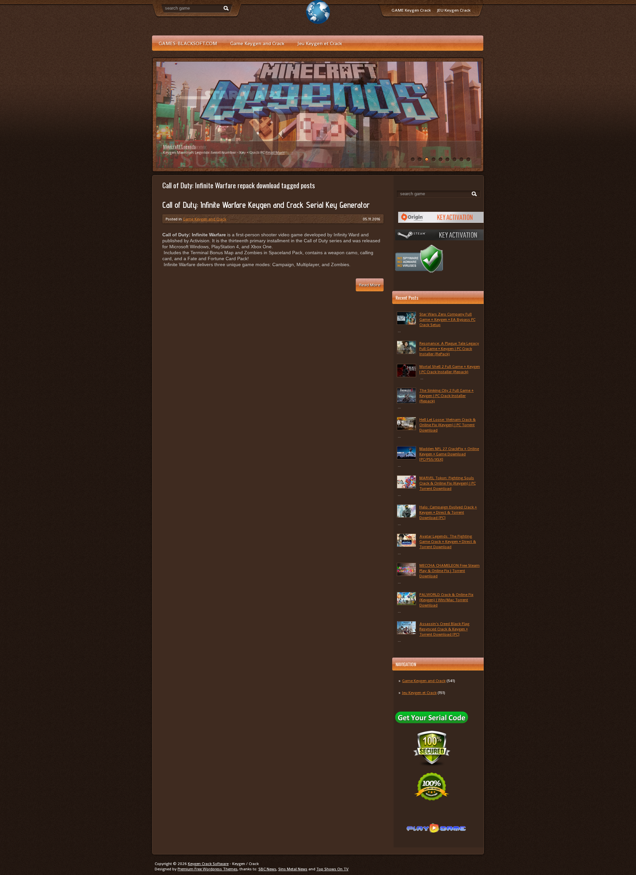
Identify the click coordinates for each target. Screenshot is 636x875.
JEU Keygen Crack (453, 10)
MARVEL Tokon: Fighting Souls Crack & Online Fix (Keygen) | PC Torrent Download (447, 483)
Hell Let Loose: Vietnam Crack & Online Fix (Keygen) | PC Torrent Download (447, 425)
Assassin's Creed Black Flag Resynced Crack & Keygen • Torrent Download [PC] (444, 629)
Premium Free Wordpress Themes (208, 869)
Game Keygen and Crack (257, 43)
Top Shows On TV (332, 869)
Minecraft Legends (179, 146)
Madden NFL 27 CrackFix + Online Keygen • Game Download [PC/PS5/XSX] (449, 454)
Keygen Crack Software (208, 863)
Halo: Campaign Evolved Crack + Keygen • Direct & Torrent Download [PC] (448, 512)
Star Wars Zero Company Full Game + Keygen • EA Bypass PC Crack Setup (447, 319)
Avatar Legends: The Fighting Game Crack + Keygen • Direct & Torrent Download (447, 542)
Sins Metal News (292, 869)
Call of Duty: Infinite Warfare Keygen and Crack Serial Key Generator (266, 205)
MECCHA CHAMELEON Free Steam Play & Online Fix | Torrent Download (449, 571)
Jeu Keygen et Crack (319, 43)
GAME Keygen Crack (411, 10)
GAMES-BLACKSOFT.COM (188, 43)
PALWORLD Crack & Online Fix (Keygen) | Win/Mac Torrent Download (446, 600)
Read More (275, 152)
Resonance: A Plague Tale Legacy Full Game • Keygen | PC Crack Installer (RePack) (449, 349)
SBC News (267, 869)
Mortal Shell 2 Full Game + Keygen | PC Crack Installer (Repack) (449, 369)
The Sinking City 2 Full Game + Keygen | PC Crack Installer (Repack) (446, 396)
